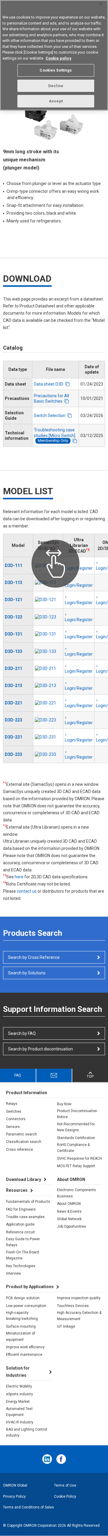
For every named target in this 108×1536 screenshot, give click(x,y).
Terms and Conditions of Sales (28, 1507)
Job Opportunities (71, 1226)
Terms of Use (65, 1485)
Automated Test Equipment (19, 1412)
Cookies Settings (56, 70)
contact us (27, 891)
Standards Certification (76, 1138)
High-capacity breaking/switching (22, 1316)
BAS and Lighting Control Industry (26, 1432)
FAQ (17, 1075)
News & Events (69, 1211)
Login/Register (79, 585)
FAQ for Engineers (21, 1209)
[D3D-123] (48, 617)
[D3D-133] (48, 651)
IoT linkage (66, 1326)
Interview (13, 1273)
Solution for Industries (18, 1372)
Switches (13, 1111)
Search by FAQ (22, 1033)
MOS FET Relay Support (76, 1166)
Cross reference (19, 1149)
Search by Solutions (27, 973)
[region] (54, 55)
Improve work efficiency (25, 1347)
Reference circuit (20, 1232)
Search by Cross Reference (34, 957)
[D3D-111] (48, 565)
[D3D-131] (48, 634)
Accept (56, 101)
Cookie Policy (65, 1496)
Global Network (69, 1219)
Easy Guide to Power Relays (23, 1242)
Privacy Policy (14, 1496)
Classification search (23, 1142)
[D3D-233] (48, 754)
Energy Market (18, 1401)
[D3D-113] (48, 582)
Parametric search (21, 1134)
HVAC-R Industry (19, 1422)
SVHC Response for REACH (79, 1158)
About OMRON (69, 1204)
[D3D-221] (48, 703)
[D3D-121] (48, 599)
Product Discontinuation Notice (77, 1114)
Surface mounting (21, 1326)
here (19, 876)
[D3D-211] (48, 668)
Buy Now (64, 1104)
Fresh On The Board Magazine (22, 1255)
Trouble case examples (25, 1217)
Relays (11, 1104)
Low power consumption (26, 1306)
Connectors (16, 1119)
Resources (17, 1190)
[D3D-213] (48, 685)
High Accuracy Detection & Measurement (79, 1316)
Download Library (23, 1179)
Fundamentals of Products (28, 1202)
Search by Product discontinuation (40, 1049)
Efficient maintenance (24, 1354)
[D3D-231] (48, 737)
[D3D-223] (48, 720)
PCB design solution (23, 1298)
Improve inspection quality (78, 1298)
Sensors (13, 1127)
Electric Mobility (19, 1386)
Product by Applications (30, 1286)
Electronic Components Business (76, 1193)
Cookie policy (58, 58)
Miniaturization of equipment (20, 1336)
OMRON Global (15, 1485)
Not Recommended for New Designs (76, 1127)
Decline (55, 86)
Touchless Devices (73, 1306)
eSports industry (19, 1394)
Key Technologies (20, 1266)
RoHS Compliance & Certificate (73, 1148)
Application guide (20, 1224)
